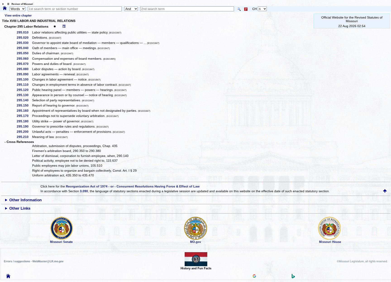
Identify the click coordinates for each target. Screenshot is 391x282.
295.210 (24, 137)
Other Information (25, 200)
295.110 (24, 84)
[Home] (5, 8)
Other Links (19, 208)
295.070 (24, 64)
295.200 (24, 131)
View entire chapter (18, 15)
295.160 (24, 110)
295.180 (24, 121)
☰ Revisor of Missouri (19, 4)
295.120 (24, 90)
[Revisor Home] (8, 277)
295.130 (24, 95)
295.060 (24, 58)
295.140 (24, 100)
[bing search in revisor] (293, 277)
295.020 (24, 37)
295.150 (24, 105)
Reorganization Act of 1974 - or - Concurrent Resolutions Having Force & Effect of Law (133, 186)
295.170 (24, 116)
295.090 (24, 74)
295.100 (24, 79)
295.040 (24, 48)
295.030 (24, 43)
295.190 (24, 126)
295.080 (24, 69)
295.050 (24, 53)
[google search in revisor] (254, 276)
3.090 (84, 191)
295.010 (24, 32)
